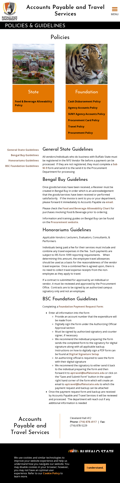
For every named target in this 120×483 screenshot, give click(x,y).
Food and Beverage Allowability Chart (86, 208)
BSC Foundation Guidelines (22, 166)
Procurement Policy (80, 132)
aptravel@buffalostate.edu (87, 373)
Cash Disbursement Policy (84, 101)
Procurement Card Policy (83, 120)
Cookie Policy (51, 473)
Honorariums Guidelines (23, 160)
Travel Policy (76, 126)
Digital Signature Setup (84, 354)
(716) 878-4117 (88, 422)
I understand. (95, 467)
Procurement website (64, 222)
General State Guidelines (23, 150)
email (109, 202)
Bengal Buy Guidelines (25, 155)
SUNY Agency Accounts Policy (86, 114)
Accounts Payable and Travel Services (65, 11)
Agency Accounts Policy (82, 107)
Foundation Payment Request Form (81, 306)
